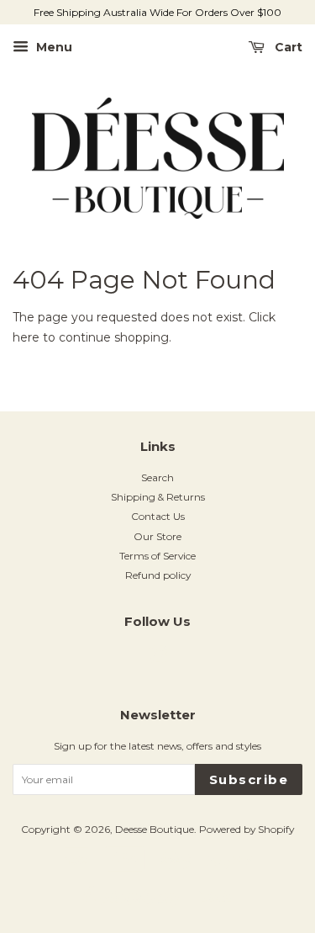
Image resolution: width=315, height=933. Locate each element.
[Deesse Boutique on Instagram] (158, 658)
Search (157, 477)
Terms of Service (157, 555)
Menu (52, 47)
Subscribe (249, 779)
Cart (286, 47)
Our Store (157, 536)
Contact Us (158, 516)
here (26, 337)
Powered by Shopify (246, 829)
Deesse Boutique (154, 829)
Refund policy (158, 575)
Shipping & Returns (158, 496)
